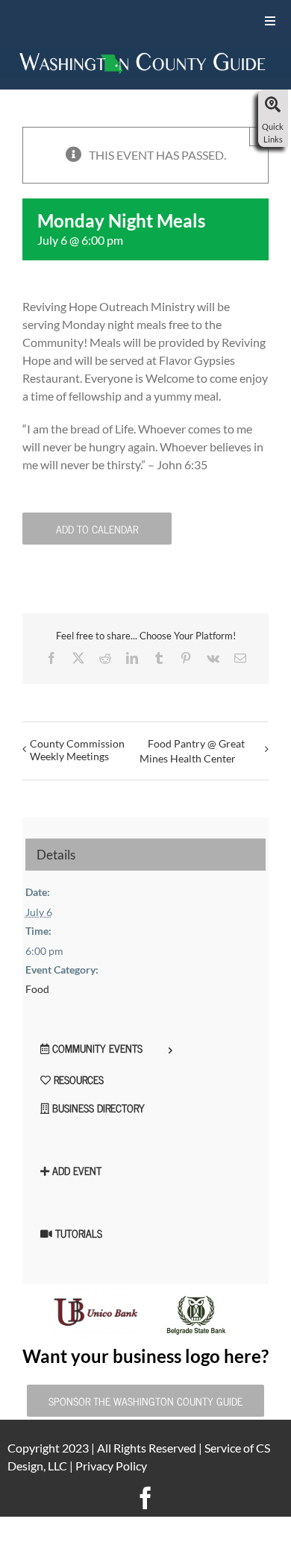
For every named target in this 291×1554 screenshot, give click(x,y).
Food (37, 989)
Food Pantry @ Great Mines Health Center (192, 751)
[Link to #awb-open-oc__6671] (273, 105)
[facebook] (145, 1498)
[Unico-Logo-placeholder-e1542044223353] (95, 1292)
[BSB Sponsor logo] (196, 1300)
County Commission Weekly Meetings (77, 749)
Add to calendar (97, 528)
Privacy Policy (111, 1466)
